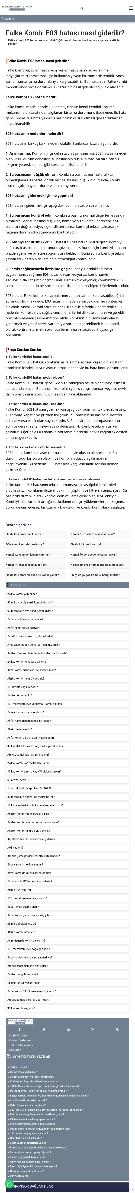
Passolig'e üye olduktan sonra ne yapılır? (33, 1166)
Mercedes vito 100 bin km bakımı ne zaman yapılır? (39, 1090)
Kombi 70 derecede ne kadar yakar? (94, 554)
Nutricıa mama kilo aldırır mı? (27, 1171)
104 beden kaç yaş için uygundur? (29, 1133)
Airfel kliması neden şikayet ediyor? (30, 1161)
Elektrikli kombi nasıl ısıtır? (23, 534)
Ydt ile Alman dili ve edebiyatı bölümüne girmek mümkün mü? (44, 1086)
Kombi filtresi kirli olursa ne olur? (93, 534)
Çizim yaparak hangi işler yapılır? (28, 1142)
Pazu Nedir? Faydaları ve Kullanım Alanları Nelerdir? (40, 1128)
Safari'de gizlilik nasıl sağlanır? (28, 1105)
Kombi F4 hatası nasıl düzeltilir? (26, 564)
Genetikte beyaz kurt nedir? (26, 1138)
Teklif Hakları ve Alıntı (21, 1045)
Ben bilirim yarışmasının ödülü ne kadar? (33, 1124)
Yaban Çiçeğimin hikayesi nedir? (28, 1157)
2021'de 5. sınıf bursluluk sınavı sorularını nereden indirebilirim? (47, 1109)
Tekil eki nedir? (18, 1067)
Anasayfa (8, 18)
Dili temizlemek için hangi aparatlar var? (32, 1119)
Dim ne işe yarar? (20, 1176)
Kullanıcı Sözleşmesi (20, 1040)
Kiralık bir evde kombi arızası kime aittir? (97, 564)
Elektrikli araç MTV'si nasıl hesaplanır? (32, 1076)
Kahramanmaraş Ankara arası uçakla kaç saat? (37, 1114)
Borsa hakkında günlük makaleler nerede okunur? (38, 1147)
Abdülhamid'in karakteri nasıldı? (28, 1100)
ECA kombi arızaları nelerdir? (25, 544)
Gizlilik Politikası (18, 1035)
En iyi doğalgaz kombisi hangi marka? (95, 575)
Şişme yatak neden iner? (24, 1072)
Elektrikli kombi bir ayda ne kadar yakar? (32, 575)
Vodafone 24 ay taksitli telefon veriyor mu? (35, 1081)
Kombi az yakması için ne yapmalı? (28, 554)
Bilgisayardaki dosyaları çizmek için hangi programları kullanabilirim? (49, 1095)
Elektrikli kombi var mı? (86, 544)
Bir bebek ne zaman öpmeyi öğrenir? (30, 1152)
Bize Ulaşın (15, 1049)
